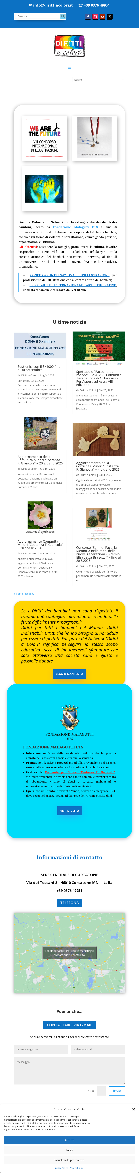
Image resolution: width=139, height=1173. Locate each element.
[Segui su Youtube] (102, 17)
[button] (133, 1109)
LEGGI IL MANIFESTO (69, 674)
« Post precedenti (24, 593)
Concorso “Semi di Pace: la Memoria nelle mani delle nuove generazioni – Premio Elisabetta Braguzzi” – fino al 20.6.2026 (98, 554)
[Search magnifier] (63, 16)
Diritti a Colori (29, 375)
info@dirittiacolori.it (53, 5)
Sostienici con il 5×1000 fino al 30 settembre (39, 368)
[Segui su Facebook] (88, 17)
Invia (117, 1090)
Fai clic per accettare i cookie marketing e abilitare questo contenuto (69, 953)
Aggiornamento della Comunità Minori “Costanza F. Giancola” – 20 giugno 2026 (40, 459)
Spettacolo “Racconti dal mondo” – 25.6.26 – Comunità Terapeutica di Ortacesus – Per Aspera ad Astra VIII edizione (98, 378)
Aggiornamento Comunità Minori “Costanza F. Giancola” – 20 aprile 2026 (40, 544)
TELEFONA (69, 902)
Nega (69, 1150)
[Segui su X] (110, 17)
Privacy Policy (61, 1168)
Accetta (69, 1140)
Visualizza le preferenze (69, 1160)
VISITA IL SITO (69, 811)
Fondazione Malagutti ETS (75, 227)
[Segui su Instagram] (95, 17)
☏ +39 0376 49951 (94, 5)
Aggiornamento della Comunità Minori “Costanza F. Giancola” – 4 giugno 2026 (97, 466)
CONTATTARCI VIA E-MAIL (69, 1024)
